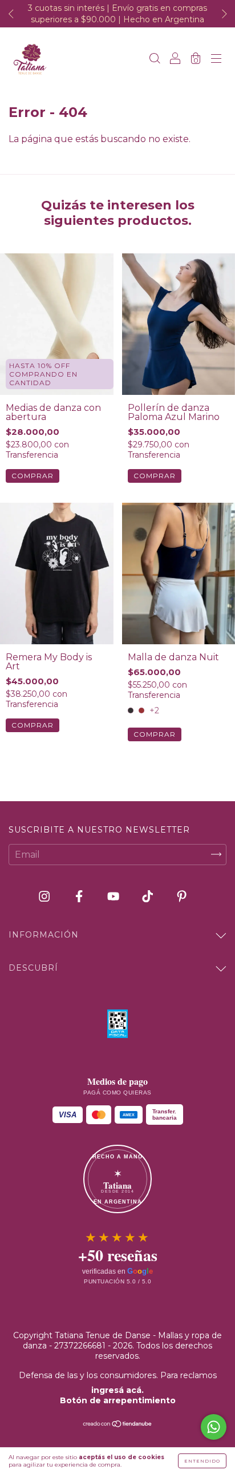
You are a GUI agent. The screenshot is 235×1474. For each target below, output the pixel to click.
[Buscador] (154, 59)
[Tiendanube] (117, 1424)
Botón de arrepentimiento (118, 1400)
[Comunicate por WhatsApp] (213, 1427)
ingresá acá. (117, 1390)
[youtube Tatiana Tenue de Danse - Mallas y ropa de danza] (114, 896)
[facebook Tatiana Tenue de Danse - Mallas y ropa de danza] (80, 896)
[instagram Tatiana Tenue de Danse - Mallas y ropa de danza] (45, 896)
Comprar (32, 475)
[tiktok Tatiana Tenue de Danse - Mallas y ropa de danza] (148, 896)
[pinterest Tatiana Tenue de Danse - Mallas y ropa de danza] (181, 896)
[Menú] (216, 59)
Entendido (202, 1461)
